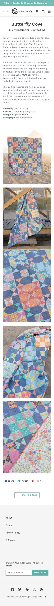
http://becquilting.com (24, 111)
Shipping (10, 540)
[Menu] (49, 11)
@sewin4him (21, 114)
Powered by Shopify (38, 597)
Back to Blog (29, 495)
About (9, 517)
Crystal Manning (22, 597)
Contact (10, 525)
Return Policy (13, 532)
